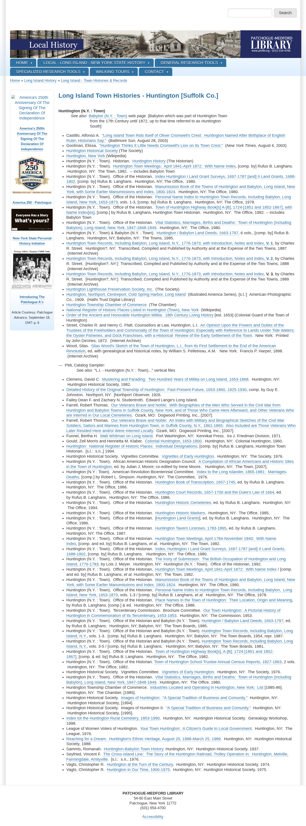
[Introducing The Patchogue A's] (32, 269)
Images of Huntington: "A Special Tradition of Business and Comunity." (184, 698)
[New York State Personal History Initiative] (32, 219)
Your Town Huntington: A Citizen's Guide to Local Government (196, 728)
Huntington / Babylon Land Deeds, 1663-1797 (197, 233)
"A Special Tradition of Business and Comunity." (208, 708)
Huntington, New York (86, 156)
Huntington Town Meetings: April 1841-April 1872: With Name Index (174, 166)
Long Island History (40, 80)
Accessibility (153, 817)
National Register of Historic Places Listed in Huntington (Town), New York (132, 310)
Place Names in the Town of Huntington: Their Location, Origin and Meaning (223, 600)
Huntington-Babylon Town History (133, 749)
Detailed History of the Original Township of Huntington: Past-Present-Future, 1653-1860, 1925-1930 (156, 389)
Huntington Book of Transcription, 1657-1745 (195, 482)
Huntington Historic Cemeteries (183, 502)
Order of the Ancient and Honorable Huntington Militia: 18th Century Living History (139, 315)
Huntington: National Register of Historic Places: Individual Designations (131, 446)
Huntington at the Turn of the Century (140, 764)
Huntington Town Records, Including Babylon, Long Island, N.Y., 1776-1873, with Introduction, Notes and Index (165, 274)
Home (15, 80)
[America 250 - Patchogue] (32, 175)
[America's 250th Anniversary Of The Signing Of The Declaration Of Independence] (32, 108)
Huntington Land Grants (177, 518)
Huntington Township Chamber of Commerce (106, 305)
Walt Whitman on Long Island (126, 436)
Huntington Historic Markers (180, 513)
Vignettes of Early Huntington (188, 456)
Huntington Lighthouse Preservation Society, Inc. (109, 289)
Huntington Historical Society (92, 150)
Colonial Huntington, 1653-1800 (173, 441)
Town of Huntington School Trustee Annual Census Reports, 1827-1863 (218, 662)
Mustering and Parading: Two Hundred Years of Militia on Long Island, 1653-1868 (175, 379)
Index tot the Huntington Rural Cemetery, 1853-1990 (113, 718)
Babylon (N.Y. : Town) (108, 116)
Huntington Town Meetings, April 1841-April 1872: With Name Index (216, 569)
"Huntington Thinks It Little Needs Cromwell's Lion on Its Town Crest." (161, 145)
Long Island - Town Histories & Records (94, 80)
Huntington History (149, 161)
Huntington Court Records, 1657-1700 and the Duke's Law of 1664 (214, 492)
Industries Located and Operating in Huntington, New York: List (206, 687)
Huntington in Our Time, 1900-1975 (138, 769)
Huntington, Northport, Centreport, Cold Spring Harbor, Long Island (126, 294)
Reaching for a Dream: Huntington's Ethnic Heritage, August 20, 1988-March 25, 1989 (143, 739)
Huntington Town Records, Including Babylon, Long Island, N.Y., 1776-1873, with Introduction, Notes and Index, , (170, 243)
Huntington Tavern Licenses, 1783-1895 (190, 528)
